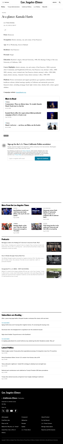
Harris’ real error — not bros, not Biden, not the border (23, 125)
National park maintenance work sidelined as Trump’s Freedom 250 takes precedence (25, 370)
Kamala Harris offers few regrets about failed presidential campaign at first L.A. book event (23, 114)
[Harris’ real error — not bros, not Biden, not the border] (52, 126)
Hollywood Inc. (47, 208)
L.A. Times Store (26, 429)
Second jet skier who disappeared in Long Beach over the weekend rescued (22, 329)
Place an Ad (5, 423)
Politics (3, 7)
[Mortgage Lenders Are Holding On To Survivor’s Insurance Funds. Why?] (54, 247)
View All (44, 7)
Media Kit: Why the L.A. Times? (10, 426)
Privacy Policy (18, 154)
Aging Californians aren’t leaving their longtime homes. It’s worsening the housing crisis (25, 324)
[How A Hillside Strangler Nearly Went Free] (54, 260)
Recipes (24, 423)
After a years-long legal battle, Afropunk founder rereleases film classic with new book (25, 318)
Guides (23, 426)
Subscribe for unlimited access (9, 401)
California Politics (26, 7)
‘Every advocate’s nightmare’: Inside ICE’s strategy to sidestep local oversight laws (24, 364)
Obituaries (24, 420)
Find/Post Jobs (6, 420)
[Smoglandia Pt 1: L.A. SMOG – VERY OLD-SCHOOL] (54, 273)
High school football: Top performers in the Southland (16, 334)
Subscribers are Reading (11, 315)
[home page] (31, 2)
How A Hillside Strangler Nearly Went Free (13, 255)
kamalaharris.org (21, 92)
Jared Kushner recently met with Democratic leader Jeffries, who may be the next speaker (21, 213)
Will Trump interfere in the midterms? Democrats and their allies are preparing (51, 227)
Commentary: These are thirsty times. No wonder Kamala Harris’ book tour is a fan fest (23, 105)
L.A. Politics (37, 7)
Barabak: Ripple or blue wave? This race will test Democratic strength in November (20, 228)
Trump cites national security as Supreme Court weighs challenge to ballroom (23, 376)
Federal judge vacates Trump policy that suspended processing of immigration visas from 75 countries (29, 351)
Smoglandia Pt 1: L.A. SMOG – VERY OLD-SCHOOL (15, 269)
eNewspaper (5, 417)
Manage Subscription (47, 426)
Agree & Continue (42, 158)
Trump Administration (14, 7)
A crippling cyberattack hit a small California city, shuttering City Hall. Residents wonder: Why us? (28, 341)
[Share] (5, 30)
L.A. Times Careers (46, 423)
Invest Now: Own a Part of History (9, 431)
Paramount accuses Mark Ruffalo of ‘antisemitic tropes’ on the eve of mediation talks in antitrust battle (50, 213)
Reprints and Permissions (48, 429)
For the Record (45, 420)
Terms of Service (26, 150)
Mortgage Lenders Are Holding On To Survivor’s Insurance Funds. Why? (21, 242)
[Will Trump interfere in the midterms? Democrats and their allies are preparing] (37, 226)
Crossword (24, 417)
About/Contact (45, 417)
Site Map (4, 404)
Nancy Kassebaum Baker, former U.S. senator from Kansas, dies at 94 (21, 357)
